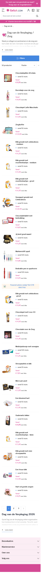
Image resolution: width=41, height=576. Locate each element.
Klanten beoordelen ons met (22, 21)
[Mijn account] (28, 10)
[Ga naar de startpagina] (14, 10)
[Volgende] (23, 508)
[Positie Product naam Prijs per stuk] (28, 65)
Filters (22, 58)
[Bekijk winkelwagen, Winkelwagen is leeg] (38, 10)
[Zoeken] (37, 16)
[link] (4, 508)
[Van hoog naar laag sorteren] (38, 65)
